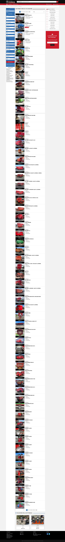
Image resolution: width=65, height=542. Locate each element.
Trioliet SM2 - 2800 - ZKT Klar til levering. (21, 262)
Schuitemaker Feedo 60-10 (19, 385)
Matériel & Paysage (10, 536)
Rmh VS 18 (17, 270)
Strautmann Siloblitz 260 (19, 377)
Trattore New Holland (52, 12)
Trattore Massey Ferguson (52, 20)
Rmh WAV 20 (17, 245)
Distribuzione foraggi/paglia (14, 6)
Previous (17, 522)
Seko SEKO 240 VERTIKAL (19, 63)
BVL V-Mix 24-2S (18, 105)
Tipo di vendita (8, 57)
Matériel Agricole (10, 535)
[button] (7, 4)
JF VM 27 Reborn (18, 221)
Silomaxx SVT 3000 (18, 492)
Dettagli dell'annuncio (23, 523)
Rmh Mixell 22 (17, 229)
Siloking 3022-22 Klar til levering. (20, 303)
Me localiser (10, 13)
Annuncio (7, 52)
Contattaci (22, 533)
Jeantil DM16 (17, 38)
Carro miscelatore (8, 73)
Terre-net (9, 534)
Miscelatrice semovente (9, 75)
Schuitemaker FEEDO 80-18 (19, 344)
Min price (7, 15)
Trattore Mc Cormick (52, 28)
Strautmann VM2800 (18, 55)
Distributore (20, 6)
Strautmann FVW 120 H (19, 402)
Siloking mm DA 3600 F (19, 476)
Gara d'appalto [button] (15, 4)
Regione (7, 42)
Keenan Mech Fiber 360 (19, 237)
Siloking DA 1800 (18, 484)
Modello (7, 23)
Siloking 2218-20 (18, 336)
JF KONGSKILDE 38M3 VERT (19, 80)
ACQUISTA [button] (9, 4)
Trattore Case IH (52, 17)
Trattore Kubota (52, 25)
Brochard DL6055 (18, 22)
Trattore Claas (52, 15)
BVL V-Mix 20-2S (18, 278)
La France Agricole (10, 533)
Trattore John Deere (52, 10)
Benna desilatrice (8, 68)
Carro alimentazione (9, 70)
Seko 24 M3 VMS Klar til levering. (20, 204)
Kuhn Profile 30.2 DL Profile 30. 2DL (20, 196)
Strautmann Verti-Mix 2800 (19, 155)
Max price (7, 18)
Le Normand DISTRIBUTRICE (19, 30)
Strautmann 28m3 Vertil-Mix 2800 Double (21, 295)
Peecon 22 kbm (18, 311)
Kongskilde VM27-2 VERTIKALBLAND (21, 88)
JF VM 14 (17, 122)
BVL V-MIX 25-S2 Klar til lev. (19, 138)
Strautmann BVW (18, 410)
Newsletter (22, 534)
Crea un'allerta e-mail (11, 64)
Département (7, 45)
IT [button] (58, 0)
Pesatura (7, 34)
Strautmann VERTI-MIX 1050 (20, 328)
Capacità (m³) (8, 29)
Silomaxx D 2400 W (18, 435)
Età (6, 26)
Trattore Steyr (52, 23)
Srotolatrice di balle (9, 76)
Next (43, 522)
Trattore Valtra (52, 22)
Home (8, 6)
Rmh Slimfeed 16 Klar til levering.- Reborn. (21, 171)
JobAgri (35, 533)
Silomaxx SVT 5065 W (19, 418)
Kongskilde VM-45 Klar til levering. (20, 163)
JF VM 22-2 (17, 130)
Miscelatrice (8, 74)
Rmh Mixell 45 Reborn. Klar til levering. (21, 188)
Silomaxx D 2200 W (18, 443)
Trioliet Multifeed (18, 369)
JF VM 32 (17, 71)
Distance (7, 12)
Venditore (7, 48)
